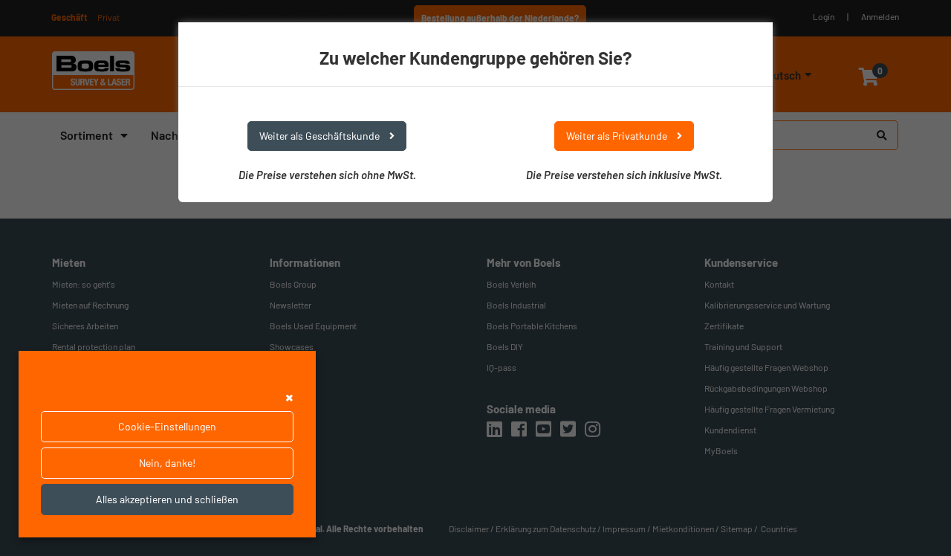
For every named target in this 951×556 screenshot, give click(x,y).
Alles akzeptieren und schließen (167, 499)
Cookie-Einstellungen (167, 426)
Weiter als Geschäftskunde (320, 135)
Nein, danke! (167, 462)
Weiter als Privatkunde (617, 135)
